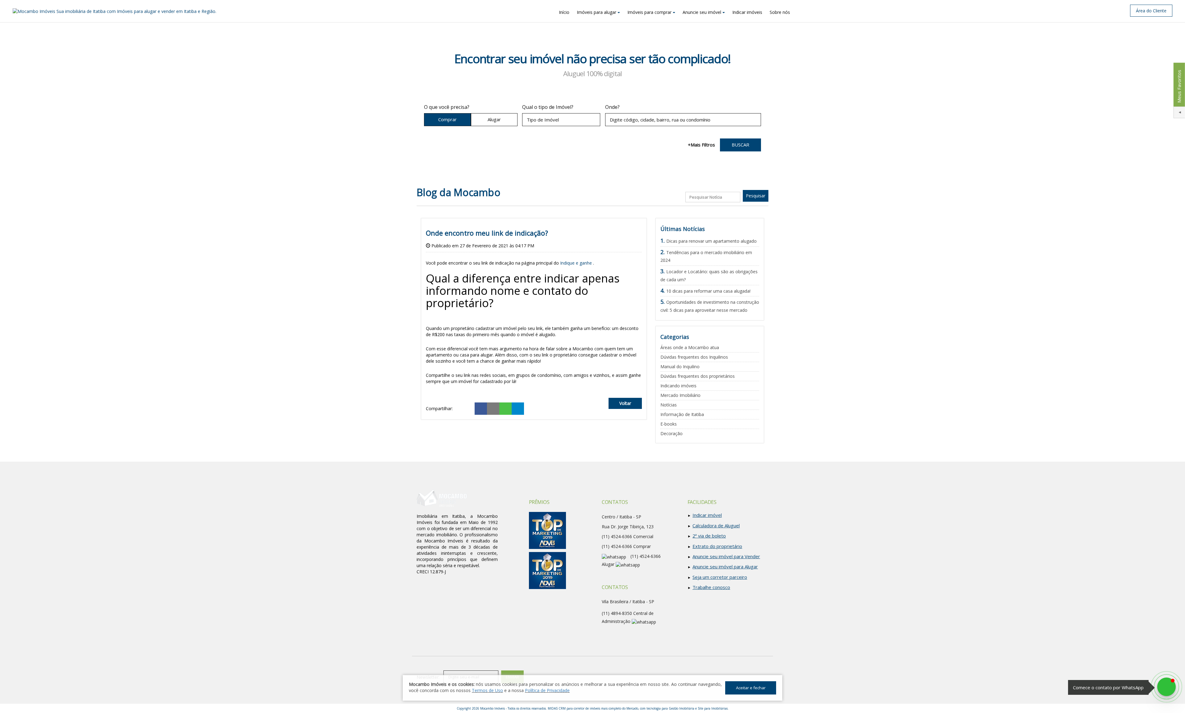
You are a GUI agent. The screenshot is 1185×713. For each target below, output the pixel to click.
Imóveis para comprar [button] (649, 12)
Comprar (447, 119)
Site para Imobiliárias (713, 708)
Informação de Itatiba (682, 414)
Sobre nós (780, 12)
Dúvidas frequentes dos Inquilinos (694, 357)
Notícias (668, 405)
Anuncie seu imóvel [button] (702, 12)
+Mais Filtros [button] (701, 145)
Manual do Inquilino (680, 366)
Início (564, 12)
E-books (668, 424)
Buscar (740, 145)
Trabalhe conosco (711, 587)
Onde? (612, 107)
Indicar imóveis (747, 12)
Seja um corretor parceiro (719, 577)
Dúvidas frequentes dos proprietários (697, 376)
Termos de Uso (487, 690)
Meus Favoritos (1179, 86)
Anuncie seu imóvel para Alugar (725, 566)
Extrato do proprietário (717, 546)
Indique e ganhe (576, 263)
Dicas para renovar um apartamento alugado (711, 241)
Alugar (494, 119)
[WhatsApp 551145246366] (1166, 687)
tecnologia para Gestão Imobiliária (670, 708)
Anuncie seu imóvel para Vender (726, 556)
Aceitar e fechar (751, 687)
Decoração (671, 433)
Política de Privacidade (547, 690)
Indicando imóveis (678, 386)
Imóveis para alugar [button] (596, 12)
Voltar (625, 403)
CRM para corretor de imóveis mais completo (590, 708)
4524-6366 (617, 546)
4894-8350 (617, 613)
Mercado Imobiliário (680, 395)
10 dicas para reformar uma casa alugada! (708, 291)
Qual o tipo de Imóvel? (547, 107)
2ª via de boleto (709, 536)
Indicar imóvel (707, 515)
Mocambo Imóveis (492, 708)
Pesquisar (755, 196)
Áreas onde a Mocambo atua (689, 347)
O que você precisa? (446, 107)
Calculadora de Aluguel (716, 525)
